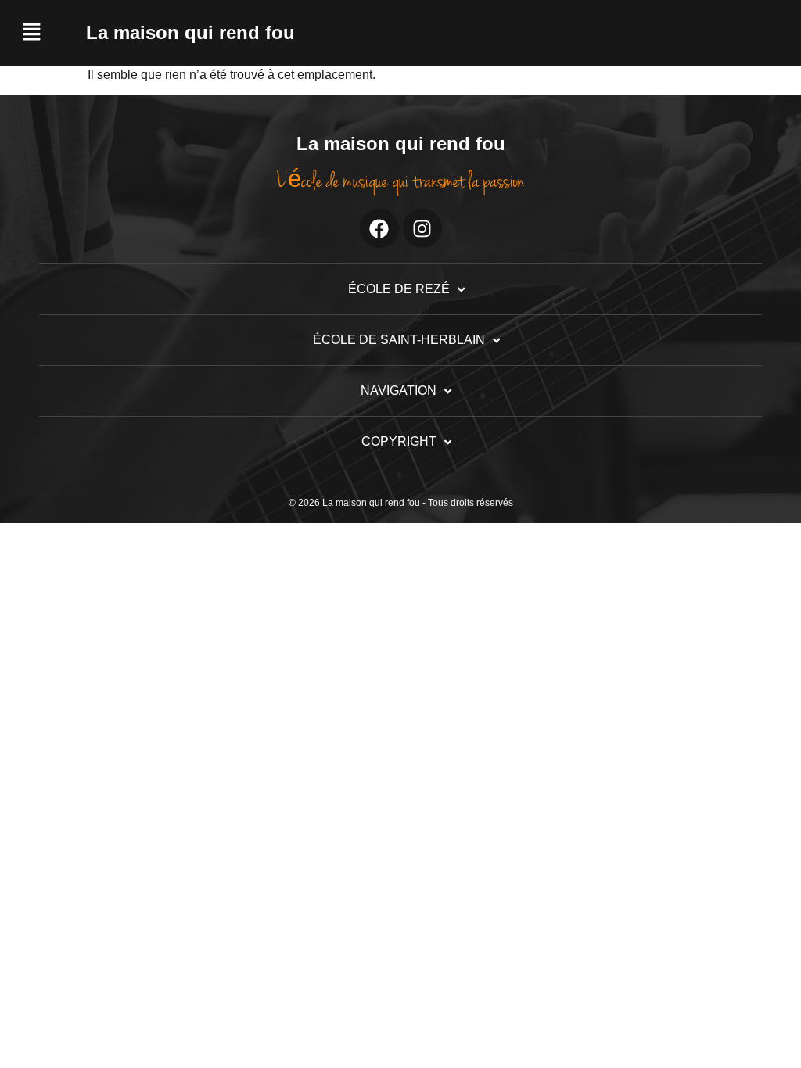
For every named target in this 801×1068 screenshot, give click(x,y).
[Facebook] (379, 228)
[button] (47, 33)
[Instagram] (422, 228)
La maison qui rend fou (190, 32)
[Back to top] (760, 1027)
